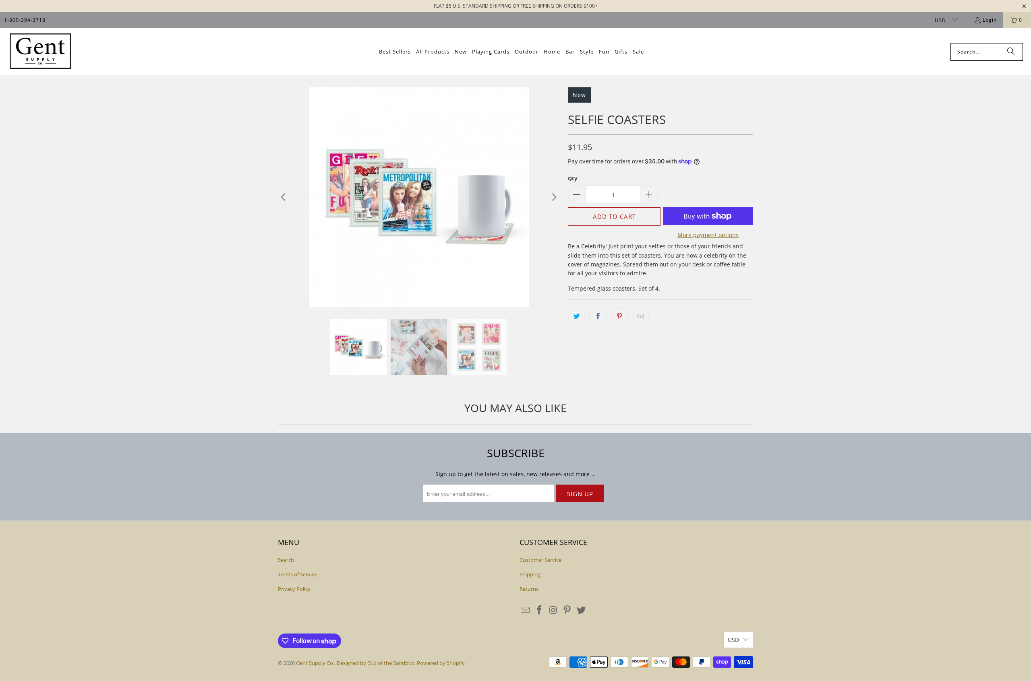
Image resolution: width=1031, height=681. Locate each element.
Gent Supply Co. (315, 663)
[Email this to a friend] (641, 316)
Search (286, 559)
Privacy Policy (294, 588)
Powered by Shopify (441, 663)
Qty (572, 178)
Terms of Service (297, 574)
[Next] (553, 197)
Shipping (530, 574)
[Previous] (283, 197)
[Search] (1011, 52)
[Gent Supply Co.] (40, 51)
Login (990, 20)
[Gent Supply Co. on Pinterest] (567, 610)
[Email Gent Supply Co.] (526, 610)
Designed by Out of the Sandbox (375, 663)
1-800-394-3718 (25, 20)
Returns (529, 588)
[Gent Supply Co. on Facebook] (540, 610)
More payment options (708, 235)
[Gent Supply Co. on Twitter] (582, 610)
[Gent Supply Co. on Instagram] (553, 610)
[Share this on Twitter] (577, 316)
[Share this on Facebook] (598, 316)
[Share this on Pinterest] (619, 316)
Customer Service (540, 559)
